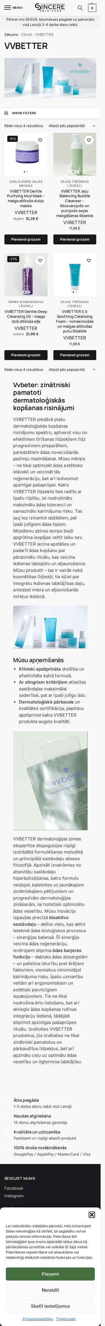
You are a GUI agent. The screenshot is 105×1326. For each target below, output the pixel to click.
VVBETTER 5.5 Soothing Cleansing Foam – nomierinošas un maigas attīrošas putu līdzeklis (75, 321)
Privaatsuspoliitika (38, 1319)
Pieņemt (50, 1274)
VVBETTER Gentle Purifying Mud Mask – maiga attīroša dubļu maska (26, 199)
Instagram (14, 1195)
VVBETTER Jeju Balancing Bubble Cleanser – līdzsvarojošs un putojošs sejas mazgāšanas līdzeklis (74, 203)
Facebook (13, 1188)
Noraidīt (50, 1290)
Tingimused (65, 1319)
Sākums (11, 34)
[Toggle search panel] (80, 8)
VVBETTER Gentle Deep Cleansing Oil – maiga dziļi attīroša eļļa (26, 316)
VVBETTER (26, 212)
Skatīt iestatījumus (50, 1306)
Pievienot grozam (26, 239)
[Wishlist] (40, 140)
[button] (92, 1215)
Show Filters (24, 113)
